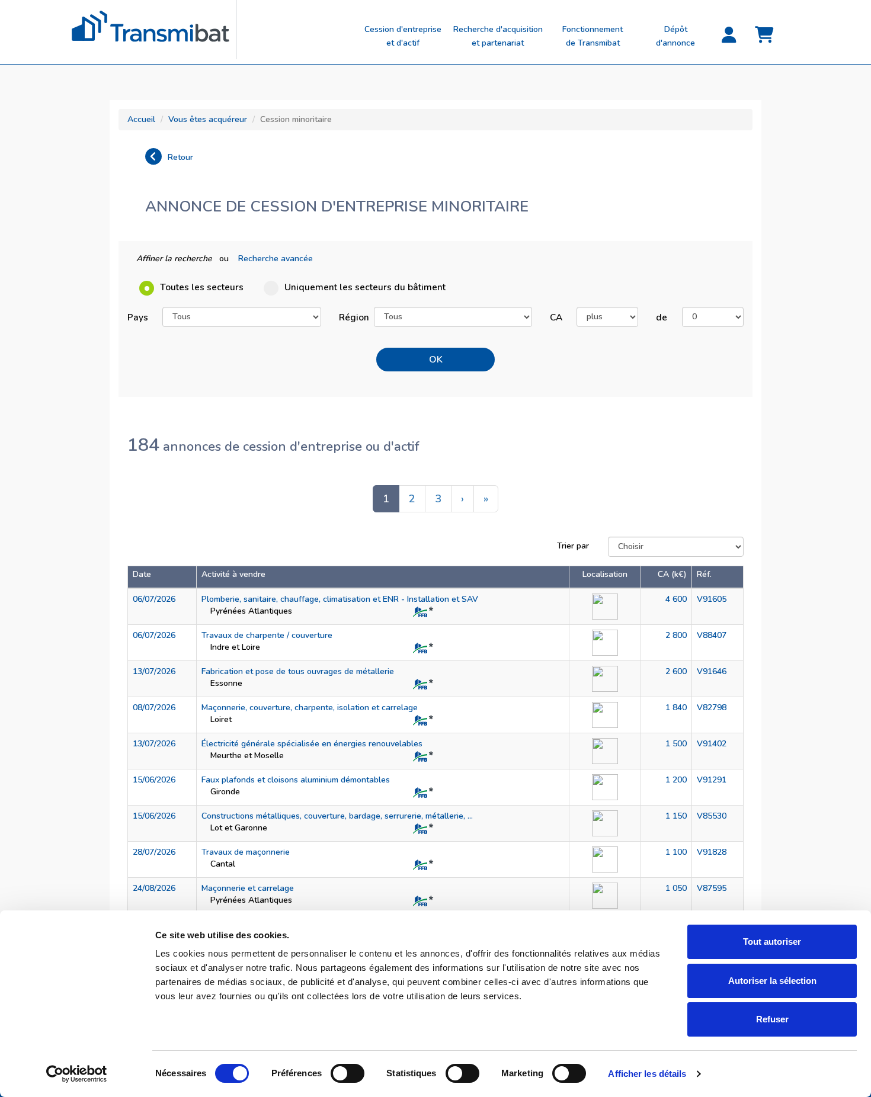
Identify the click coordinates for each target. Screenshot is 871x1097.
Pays (137, 317)
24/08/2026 (154, 888)
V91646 (711, 671)
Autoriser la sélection (772, 981)
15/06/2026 (154, 779)
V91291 (711, 779)
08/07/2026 (154, 707)
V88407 (711, 635)
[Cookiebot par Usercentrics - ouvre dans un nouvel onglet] (77, 1074)
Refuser (772, 1019)
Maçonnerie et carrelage (247, 888)
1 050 (676, 888)
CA (556, 317)
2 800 (676, 635)
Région (352, 317)
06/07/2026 (154, 599)
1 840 (676, 707)
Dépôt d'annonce (675, 36)
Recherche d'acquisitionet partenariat (498, 36)
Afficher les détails (647, 1074)
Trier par (573, 545)
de (661, 317)
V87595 (711, 888)
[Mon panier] (764, 35)
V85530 (711, 816)
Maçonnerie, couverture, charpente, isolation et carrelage (309, 707)
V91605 (711, 599)
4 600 (676, 599)
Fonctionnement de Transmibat (592, 36)
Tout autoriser (772, 941)
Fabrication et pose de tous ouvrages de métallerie (297, 671)
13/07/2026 (154, 671)
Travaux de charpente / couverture (266, 635)
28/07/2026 (154, 852)
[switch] (347, 1073)
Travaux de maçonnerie (245, 852)
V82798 (711, 707)
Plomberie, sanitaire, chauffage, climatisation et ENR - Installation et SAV (339, 599)
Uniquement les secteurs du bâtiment (365, 287)
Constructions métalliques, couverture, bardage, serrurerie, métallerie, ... (337, 816)
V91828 (711, 852)
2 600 (676, 671)
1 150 (676, 816)
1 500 (676, 743)
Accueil (141, 119)
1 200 (676, 779)
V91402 (711, 743)
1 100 (676, 852)
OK (436, 359)
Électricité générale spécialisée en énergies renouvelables (311, 743)
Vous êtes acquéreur (207, 119)
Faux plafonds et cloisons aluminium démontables (295, 779)
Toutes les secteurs (202, 287)
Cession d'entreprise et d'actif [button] (402, 36)
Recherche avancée (275, 258)
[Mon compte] (729, 35)
